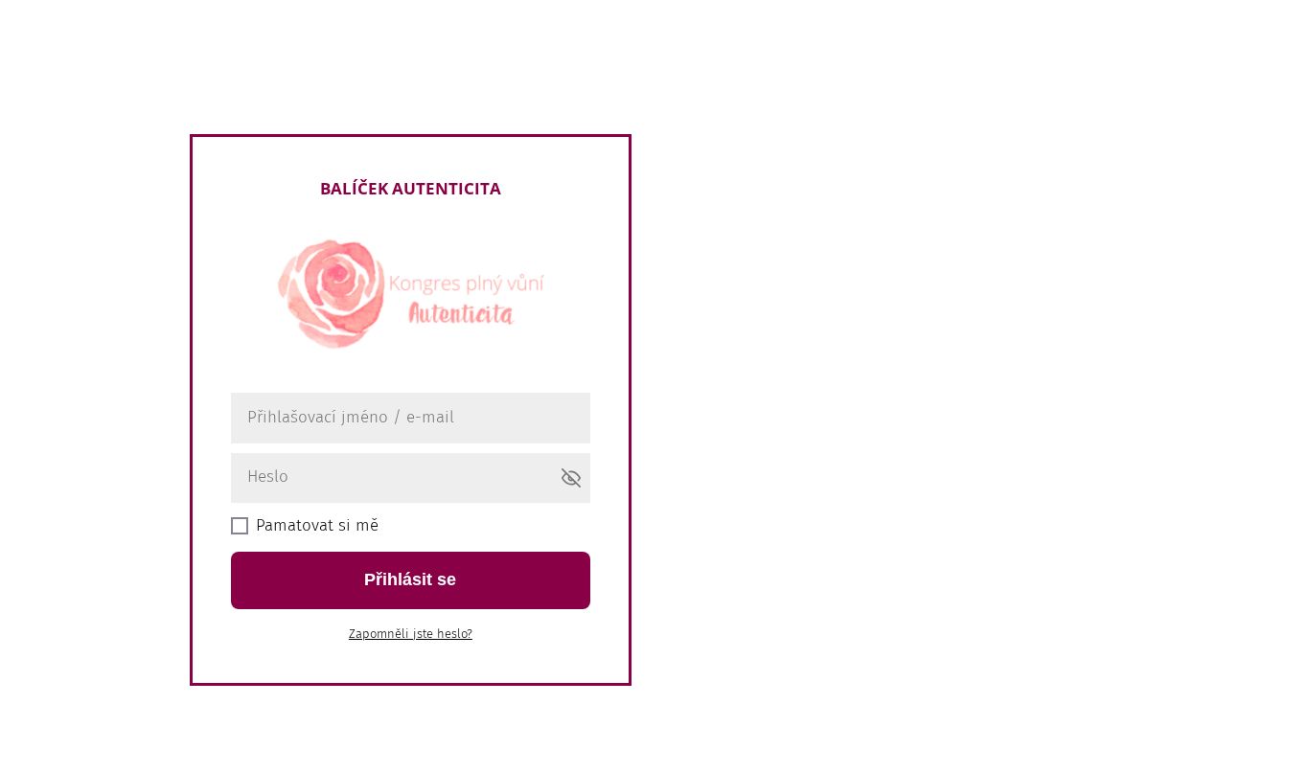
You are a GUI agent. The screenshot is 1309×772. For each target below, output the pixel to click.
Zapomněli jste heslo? (410, 633)
